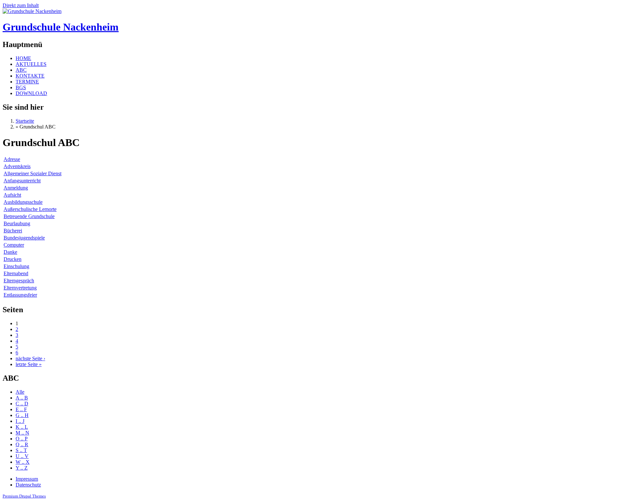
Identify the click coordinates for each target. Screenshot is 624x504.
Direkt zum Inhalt (21, 5)
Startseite (25, 121)
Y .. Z (22, 468)
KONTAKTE (30, 76)
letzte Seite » (29, 364)
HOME (23, 58)
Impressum (27, 479)
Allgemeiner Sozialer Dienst (32, 173)
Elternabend (16, 273)
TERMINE (27, 81)
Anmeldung (16, 188)
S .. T (21, 450)
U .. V (22, 456)
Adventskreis (17, 166)
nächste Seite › (30, 358)
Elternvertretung (20, 287)
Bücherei (13, 230)
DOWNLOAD (31, 93)
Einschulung (16, 266)
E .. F (21, 409)
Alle (20, 392)
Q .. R (22, 444)
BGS (21, 87)
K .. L (22, 427)
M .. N (22, 433)
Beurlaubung (17, 223)
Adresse (12, 159)
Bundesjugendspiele (24, 237)
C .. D (22, 403)
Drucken (12, 259)
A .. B (22, 397)
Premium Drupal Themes (24, 496)
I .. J (20, 421)
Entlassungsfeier (20, 295)
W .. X (23, 462)
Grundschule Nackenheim (61, 27)
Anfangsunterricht (22, 180)
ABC (21, 70)
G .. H (22, 415)
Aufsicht (12, 195)
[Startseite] (32, 11)
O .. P (22, 438)
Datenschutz (28, 484)
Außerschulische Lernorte (30, 209)
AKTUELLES (31, 64)
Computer (14, 245)
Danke (10, 252)
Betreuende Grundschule (29, 216)
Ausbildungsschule (23, 202)
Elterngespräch (19, 280)
